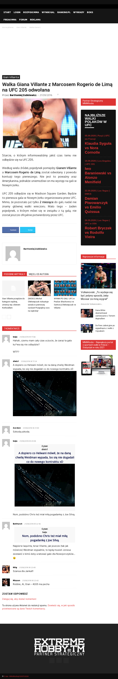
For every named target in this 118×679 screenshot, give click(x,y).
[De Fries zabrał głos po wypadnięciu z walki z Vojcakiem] (87, 328)
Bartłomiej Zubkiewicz (23, 95)
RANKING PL (64, 12)
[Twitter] (113, 2)
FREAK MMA (10, 19)
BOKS (90, 12)
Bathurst (17, 523)
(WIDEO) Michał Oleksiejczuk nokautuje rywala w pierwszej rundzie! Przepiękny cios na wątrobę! (38, 304)
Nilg (15, 567)
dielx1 (16, 361)
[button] (112, 12)
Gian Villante (21, 27)
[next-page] (9, 317)
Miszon (16, 580)
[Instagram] (108, 2)
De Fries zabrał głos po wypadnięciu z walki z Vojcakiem (105, 328)
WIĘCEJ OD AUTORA (39, 274)
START (7, 12)
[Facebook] (103, 2)
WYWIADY (78, 12)
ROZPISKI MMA (31, 12)
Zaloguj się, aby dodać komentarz (19, 599)
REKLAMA (35, 19)
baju (15, 337)
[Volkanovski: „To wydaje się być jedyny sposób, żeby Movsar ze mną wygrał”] (98, 275)
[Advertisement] (59, 52)
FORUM (23, 19)
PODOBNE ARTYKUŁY (14, 274)
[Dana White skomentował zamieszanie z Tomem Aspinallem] (87, 313)
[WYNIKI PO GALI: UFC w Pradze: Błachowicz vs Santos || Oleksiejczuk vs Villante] (65, 288)
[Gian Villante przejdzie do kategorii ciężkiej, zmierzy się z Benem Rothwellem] (13, 288)
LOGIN (17, 12)
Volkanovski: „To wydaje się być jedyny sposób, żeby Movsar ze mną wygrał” (97, 295)
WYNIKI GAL (48, 12)
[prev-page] (4, 317)
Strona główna (7, 27)
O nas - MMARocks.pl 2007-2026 (16, 676)
